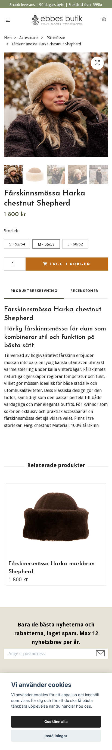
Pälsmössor (55, 38)
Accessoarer (29, 38)
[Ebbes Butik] (57, 19)
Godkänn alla (56, 721)
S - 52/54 (17, 244)
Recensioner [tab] (84, 291)
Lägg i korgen (70, 264)
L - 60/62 (75, 244)
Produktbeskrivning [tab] (34, 291)
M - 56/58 (46, 244)
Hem (8, 38)
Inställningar (56, 736)
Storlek (11, 230)
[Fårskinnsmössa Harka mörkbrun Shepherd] (56, 520)
